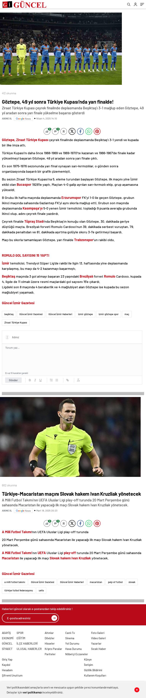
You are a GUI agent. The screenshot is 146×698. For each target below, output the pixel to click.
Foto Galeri (97, 632)
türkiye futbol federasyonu (18, 590)
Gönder (13, 380)
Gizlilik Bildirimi (93, 670)
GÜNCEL (7, 643)
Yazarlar (96, 643)
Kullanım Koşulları (95, 675)
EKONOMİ (7, 638)
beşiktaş (8, 314)
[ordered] (51, 380)
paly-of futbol (115, 582)
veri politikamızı (32, 692)
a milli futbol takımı (14, 582)
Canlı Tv (70, 632)
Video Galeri (98, 638)
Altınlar (49, 632)
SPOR (20, 632)
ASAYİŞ (6, 632)
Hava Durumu (73, 648)
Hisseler (50, 643)
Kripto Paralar (53, 648)
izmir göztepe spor (109, 314)
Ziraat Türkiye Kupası (15, 322)
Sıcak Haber (98, 648)
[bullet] (56, 380)
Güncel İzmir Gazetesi (31, 314)
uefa (41, 590)
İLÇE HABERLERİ (27, 643)
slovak (132, 582)
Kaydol (6, 664)
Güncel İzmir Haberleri (60, 314)
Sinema (69, 638)
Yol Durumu (72, 643)
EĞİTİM (21, 638)
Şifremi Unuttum (12, 675)
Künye (88, 659)
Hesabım (7, 670)
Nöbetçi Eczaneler (76, 654)
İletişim (88, 664)
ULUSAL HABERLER (29, 648)
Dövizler (50, 638)
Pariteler (50, 654)
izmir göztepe (85, 314)
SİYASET (7, 648)
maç (127, 314)
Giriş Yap (7, 659)
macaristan (96, 582)
